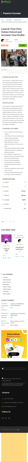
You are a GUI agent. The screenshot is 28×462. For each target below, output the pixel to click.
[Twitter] (10, 222)
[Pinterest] (14, 222)
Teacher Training (7, 287)
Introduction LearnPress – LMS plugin (20, 248)
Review (16, 39)
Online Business (7, 280)
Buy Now (22, 45)
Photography (6, 284)
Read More (6, 238)
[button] (14, 453)
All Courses (9, 19)
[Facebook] (7, 222)
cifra (18, 429)
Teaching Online (7, 289)
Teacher (7, 39)
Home (2, 19)
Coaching (5, 277)
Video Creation (6, 294)
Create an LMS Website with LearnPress (6, 250)
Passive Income (17, 19)
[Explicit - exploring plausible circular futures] (6, 2)
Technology (6, 291)
